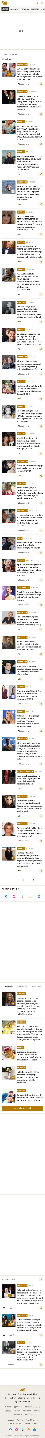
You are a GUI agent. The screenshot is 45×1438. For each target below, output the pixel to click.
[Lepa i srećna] (17, 1410)
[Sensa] (37, 1410)
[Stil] (3, 3)
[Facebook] (6, 896)
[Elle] (37, 1406)
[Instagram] (14, 896)
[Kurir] (8, 1406)
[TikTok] (22, 896)
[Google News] (39, 896)
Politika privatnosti (15, 1423)
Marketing (20, 1420)
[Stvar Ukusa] (29, 1414)
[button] (23, 84)
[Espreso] (28, 1406)
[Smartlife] (27, 1410)
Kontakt (29, 1420)
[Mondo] (18, 1406)
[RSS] (31, 896)
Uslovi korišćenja (30, 1423)
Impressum (11, 1420)
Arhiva (35, 1420)
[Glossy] (8, 1410)
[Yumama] (17, 1414)
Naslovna (5, 54)
